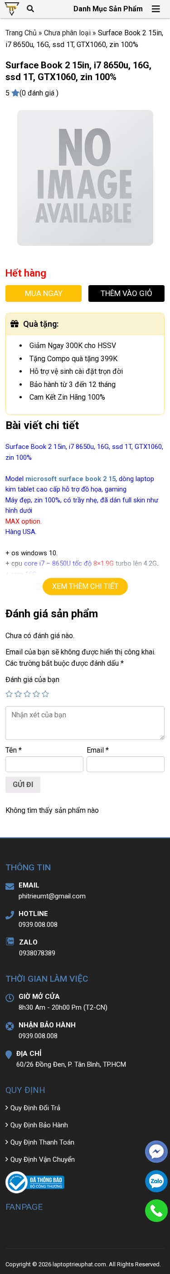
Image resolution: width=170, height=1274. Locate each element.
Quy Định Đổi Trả (35, 1108)
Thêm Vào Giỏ (126, 293)
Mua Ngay (44, 293)
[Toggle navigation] (156, 9)
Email (98, 750)
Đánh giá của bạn (32, 679)
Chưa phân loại (67, 33)
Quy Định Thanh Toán (42, 1142)
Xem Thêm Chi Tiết (85, 586)
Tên (13, 750)
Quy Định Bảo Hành (39, 1125)
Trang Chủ (21, 33)
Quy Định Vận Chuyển (42, 1159)
